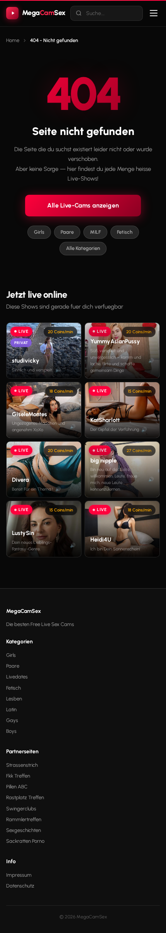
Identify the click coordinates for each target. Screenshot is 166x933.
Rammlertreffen (23, 819)
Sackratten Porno (25, 841)
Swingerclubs (21, 809)
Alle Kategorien (83, 248)
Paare (67, 232)
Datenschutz (20, 886)
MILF (95, 232)
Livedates (17, 677)
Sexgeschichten (23, 830)
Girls (39, 232)
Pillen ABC (16, 787)
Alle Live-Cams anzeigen (83, 205)
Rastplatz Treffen (25, 797)
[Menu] (153, 13)
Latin (11, 709)
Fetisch (124, 232)
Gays (12, 720)
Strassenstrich (22, 765)
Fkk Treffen (18, 776)
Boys (11, 731)
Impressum (19, 875)
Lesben (14, 699)
